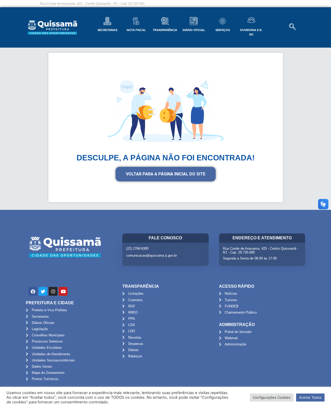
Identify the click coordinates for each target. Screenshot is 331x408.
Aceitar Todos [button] (310, 397)
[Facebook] (32, 291)
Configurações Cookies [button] (271, 397)
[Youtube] (63, 291)
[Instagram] (53, 291)
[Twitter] (43, 291)
